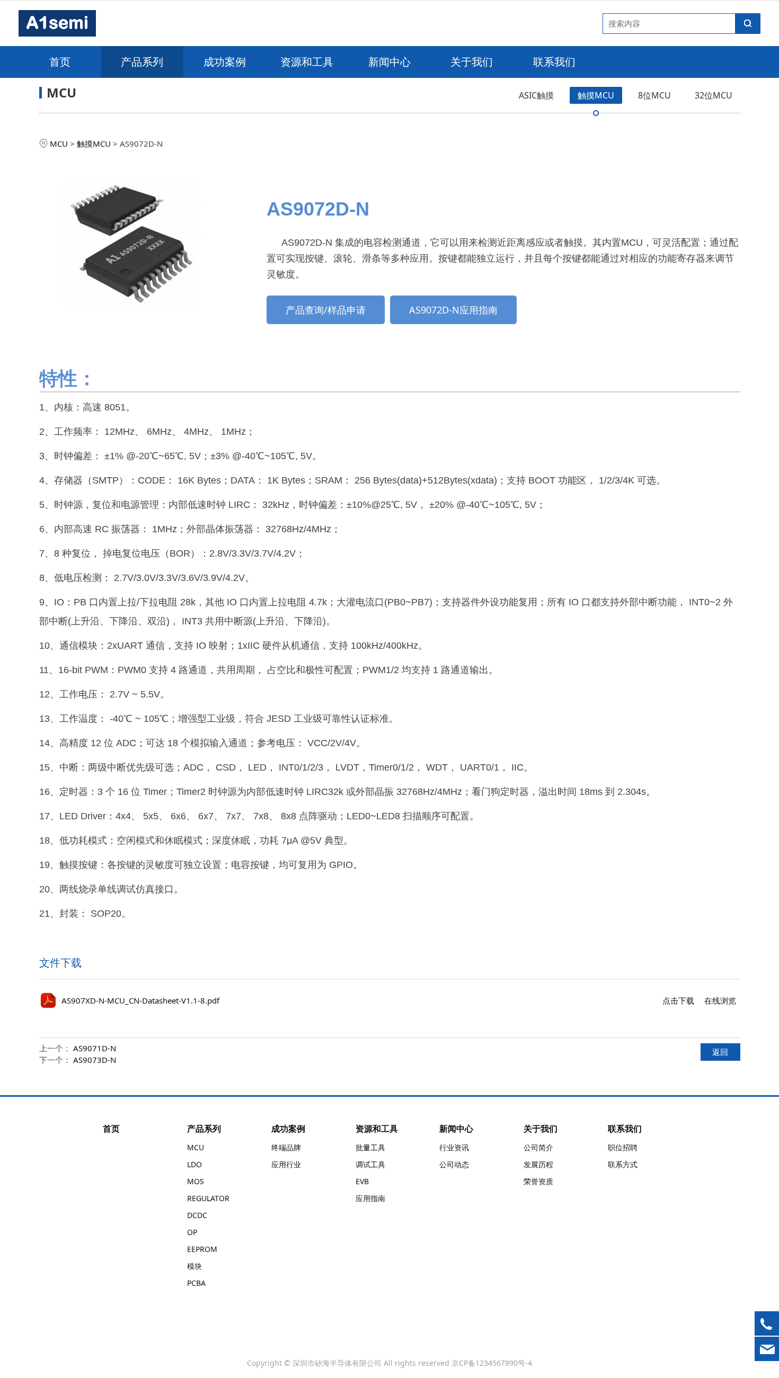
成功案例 (224, 62)
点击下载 (678, 1000)
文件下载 (60, 962)
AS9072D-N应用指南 (453, 309)
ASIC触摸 (536, 95)
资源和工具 (306, 62)
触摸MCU (596, 95)
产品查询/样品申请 (326, 309)
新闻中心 (389, 62)
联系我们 (554, 62)
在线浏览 (720, 1000)
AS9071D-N (94, 1048)
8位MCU (654, 95)
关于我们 (471, 62)
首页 (59, 62)
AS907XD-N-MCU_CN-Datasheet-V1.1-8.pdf (140, 1000)
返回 (720, 1051)
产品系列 (142, 62)
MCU (59, 143)
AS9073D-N (94, 1059)
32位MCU (713, 95)
